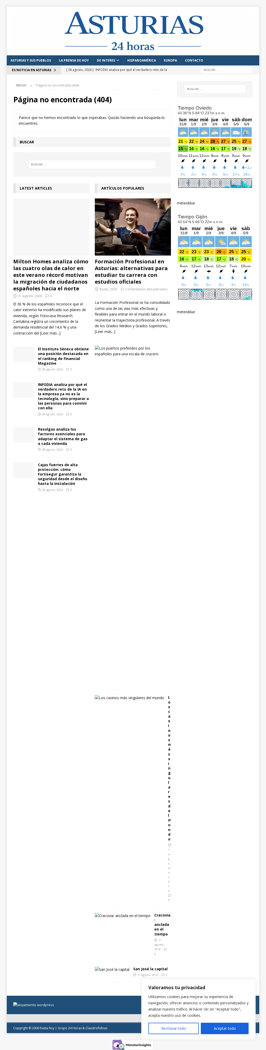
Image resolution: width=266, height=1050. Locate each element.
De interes (106, 60)
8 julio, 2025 (108, 289)
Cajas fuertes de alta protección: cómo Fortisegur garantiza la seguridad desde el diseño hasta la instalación (62, 474)
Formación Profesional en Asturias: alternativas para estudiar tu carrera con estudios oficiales (131, 271)
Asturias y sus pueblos (31, 60)
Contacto (194, 60)
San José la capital (150, 968)
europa (170, 60)
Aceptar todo (225, 1028)
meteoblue (186, 202)
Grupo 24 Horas (70, 1028)
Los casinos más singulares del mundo (170, 768)
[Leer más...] (50, 333)
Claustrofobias (96, 1028)
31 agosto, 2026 (30, 295)
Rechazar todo (173, 1028)
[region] (198, 1009)
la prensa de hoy (74, 60)
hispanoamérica (141, 60)
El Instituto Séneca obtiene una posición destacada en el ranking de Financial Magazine (63, 356)
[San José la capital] (112, 969)
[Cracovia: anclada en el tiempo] (122, 916)
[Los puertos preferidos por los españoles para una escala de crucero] (131, 351)
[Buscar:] (227, 69)
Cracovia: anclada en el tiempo (162, 925)
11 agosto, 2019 (159, 944)
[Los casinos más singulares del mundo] (129, 698)
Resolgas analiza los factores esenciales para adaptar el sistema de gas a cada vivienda (63, 436)
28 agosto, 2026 (52, 369)
